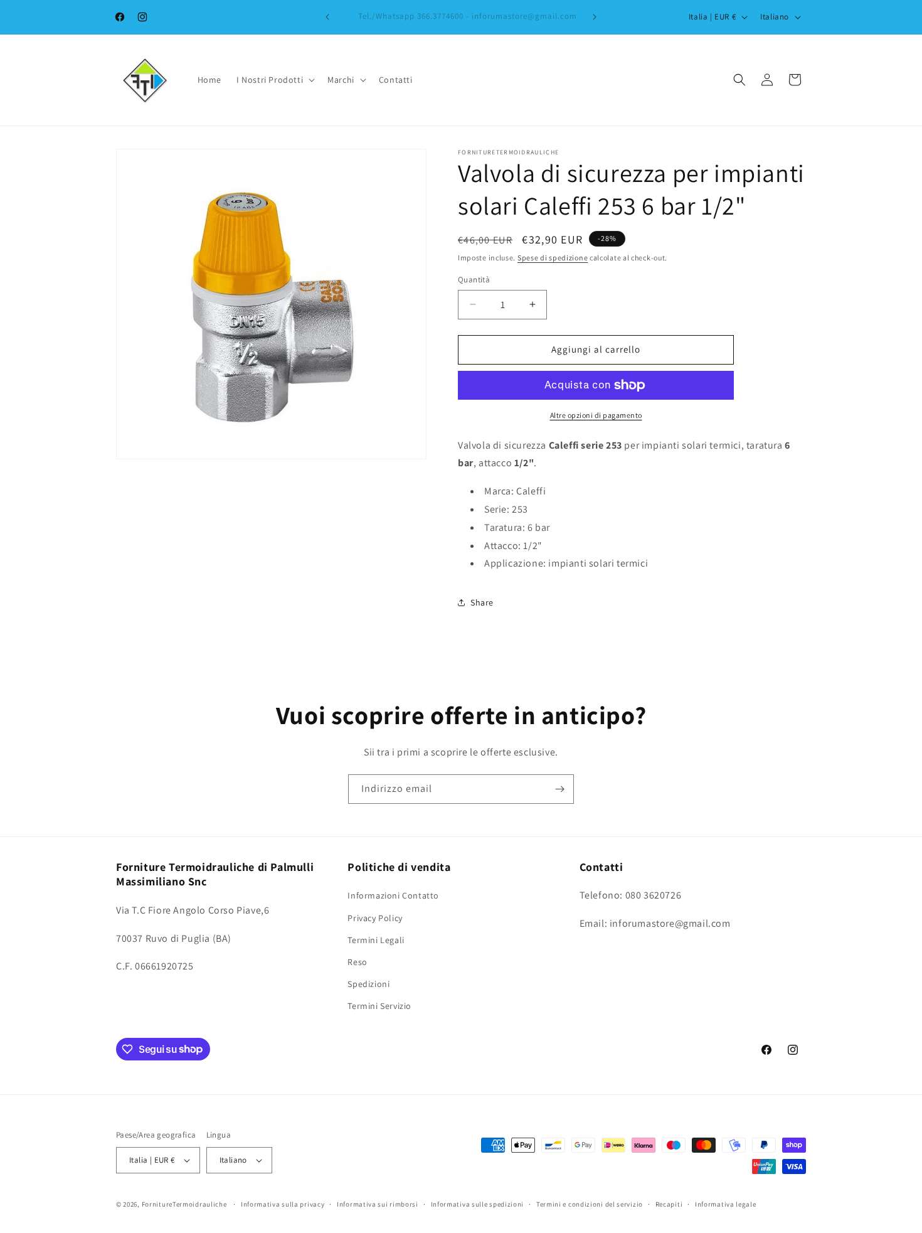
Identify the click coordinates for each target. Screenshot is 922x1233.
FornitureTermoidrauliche (184, 1204)
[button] (274, 80)
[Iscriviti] (559, 789)
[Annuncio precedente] (327, 17)
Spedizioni (368, 984)
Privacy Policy (374, 918)
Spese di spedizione (552, 257)
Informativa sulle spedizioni (477, 1204)
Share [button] (482, 602)
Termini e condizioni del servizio (589, 1204)
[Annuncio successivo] (594, 17)
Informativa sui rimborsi (377, 1204)
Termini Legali (375, 940)
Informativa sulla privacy (283, 1204)
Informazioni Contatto (393, 895)
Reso (357, 962)
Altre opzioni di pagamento (596, 415)
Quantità (474, 279)
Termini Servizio (379, 1005)
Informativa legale (725, 1204)
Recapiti (669, 1204)
